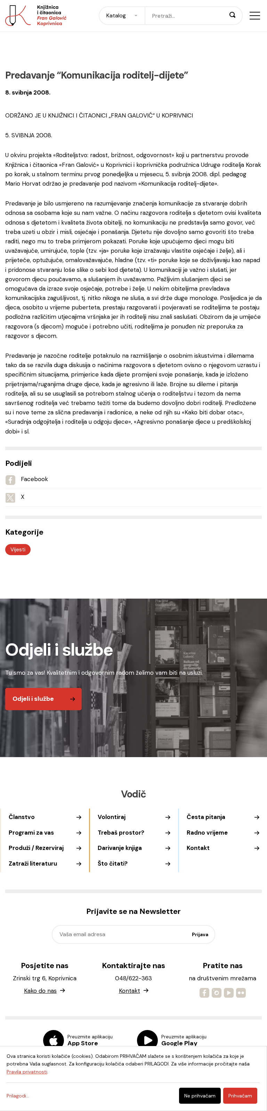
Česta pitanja (206, 817)
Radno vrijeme (207, 832)
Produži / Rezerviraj (36, 848)
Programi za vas (31, 832)
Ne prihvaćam (200, 1096)
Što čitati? (113, 863)
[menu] (255, 15)
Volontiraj (112, 817)
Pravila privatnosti (27, 1072)
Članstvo (22, 817)
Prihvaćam (240, 1096)
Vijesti (17, 549)
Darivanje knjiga (120, 848)
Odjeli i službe (33, 699)
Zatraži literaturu (33, 863)
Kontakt (198, 848)
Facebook (34, 479)
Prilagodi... (18, 1096)
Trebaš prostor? (121, 832)
